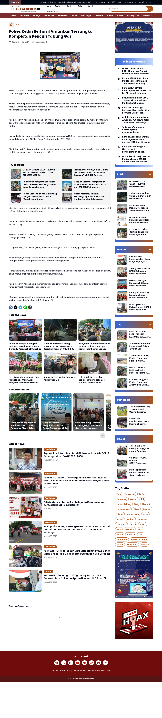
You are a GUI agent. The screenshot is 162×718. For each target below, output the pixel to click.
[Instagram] (70, 662)
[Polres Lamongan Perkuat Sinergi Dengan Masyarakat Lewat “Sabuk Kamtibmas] (16, 198)
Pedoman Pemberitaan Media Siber (89, 670)
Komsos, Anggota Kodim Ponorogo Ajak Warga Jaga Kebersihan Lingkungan (138, 382)
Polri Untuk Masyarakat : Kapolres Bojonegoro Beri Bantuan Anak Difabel (91, 380)
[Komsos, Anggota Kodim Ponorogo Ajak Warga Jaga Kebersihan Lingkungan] (122, 383)
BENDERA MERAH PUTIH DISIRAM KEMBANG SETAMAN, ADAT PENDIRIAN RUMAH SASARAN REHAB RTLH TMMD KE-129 (139, 334)
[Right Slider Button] (150, 15)
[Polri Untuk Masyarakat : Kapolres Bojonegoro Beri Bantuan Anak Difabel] (94, 363)
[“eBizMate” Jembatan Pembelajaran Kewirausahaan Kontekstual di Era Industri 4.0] (25, 507)
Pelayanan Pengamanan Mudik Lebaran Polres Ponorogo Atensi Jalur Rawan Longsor (39, 184)
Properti (146, 15)
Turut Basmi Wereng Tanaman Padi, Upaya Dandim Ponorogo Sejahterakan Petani (139, 409)
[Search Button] (150, 8)
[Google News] (84, 662)
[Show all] (149, 174)
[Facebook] (11, 307)
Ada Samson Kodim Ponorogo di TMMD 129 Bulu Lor (139, 346)
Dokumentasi (52, 11)
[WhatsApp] (25, 307)
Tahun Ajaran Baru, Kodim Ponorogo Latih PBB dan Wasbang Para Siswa (139, 358)
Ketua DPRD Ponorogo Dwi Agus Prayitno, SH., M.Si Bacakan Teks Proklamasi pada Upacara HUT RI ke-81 (75, 577)
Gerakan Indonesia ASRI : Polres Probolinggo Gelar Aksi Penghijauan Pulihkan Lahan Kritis (25, 380)
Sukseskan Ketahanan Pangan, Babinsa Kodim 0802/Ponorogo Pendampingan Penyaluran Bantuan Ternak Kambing (139, 421)
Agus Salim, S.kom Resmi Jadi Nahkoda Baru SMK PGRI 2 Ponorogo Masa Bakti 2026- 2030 (48, 2)
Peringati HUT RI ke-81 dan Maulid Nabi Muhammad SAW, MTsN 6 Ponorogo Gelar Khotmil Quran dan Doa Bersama (77, 552)
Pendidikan (49, 15)
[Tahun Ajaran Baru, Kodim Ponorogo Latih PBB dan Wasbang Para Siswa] (122, 359)
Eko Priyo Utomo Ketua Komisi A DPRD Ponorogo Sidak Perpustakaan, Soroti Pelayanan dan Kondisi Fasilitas (140, 307)
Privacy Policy (66, 670)
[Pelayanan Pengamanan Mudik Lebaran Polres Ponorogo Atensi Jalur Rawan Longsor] (16, 186)
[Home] (11, 24)
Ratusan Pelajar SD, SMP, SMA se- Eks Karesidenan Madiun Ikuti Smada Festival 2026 (135, 100)
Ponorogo (24, 15)
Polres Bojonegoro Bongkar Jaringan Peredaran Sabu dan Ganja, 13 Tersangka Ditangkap (25, 346)
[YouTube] (77, 662)
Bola (80, 6)
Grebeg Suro (133, 15)
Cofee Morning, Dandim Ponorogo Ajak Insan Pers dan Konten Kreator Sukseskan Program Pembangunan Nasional (91, 196)
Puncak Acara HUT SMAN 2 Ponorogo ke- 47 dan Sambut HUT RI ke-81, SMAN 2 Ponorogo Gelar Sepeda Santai (136, 139)
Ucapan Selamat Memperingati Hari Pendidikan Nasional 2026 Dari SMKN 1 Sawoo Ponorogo (139, 220)
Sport (90, 6)
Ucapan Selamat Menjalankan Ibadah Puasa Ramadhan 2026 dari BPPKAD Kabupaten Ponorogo (90, 184)
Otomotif (99, 15)
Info (108, 670)
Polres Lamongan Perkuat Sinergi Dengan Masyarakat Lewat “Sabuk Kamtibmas (40, 196)
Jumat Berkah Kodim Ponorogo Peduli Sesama (60, 378)
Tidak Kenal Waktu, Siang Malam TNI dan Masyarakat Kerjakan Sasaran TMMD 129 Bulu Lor (91, 172)
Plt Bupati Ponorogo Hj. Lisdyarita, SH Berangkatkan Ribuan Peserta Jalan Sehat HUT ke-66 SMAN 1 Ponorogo (135, 149)
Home (48, 6)
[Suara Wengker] (25, 9)
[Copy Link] (30, 307)
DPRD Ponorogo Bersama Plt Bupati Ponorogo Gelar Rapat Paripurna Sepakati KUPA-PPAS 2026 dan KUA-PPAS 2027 (140, 283)
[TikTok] (91, 662)
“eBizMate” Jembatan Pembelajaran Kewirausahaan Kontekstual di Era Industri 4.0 (75, 503)
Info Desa (62, 15)
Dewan (74, 15)
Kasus (110, 15)
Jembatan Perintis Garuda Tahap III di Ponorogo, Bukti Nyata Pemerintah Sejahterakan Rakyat (139, 232)
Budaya (36, 15)
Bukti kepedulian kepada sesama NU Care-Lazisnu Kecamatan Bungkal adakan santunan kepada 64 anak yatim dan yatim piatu (139, 472)
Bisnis (69, 6)
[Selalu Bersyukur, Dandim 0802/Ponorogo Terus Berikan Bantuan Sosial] (122, 462)
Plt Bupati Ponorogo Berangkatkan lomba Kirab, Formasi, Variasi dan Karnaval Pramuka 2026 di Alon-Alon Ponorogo (77, 529)
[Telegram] (20, 307)
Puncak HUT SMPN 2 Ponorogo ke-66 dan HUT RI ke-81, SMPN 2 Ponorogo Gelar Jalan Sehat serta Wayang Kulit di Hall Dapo (76, 480)
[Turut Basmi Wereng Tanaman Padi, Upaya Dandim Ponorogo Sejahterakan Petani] (122, 410)
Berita (57, 6)
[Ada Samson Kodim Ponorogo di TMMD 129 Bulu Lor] (122, 347)
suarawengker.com (85, 678)
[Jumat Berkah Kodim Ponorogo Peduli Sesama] (60, 363)
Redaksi (55, 670)
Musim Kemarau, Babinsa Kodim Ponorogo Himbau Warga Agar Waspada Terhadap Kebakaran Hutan (139, 370)
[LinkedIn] (98, 662)
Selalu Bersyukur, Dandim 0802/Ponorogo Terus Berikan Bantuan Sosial (138, 460)
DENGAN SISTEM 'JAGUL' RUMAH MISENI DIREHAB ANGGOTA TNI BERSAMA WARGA (39, 172)
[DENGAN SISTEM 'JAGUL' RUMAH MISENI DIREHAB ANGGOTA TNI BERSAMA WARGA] (16, 174)
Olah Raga (86, 15)
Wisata (120, 15)
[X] (15, 307)
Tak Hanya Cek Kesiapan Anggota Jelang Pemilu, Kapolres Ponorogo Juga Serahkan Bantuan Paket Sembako (139, 448)
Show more (60, 598)
